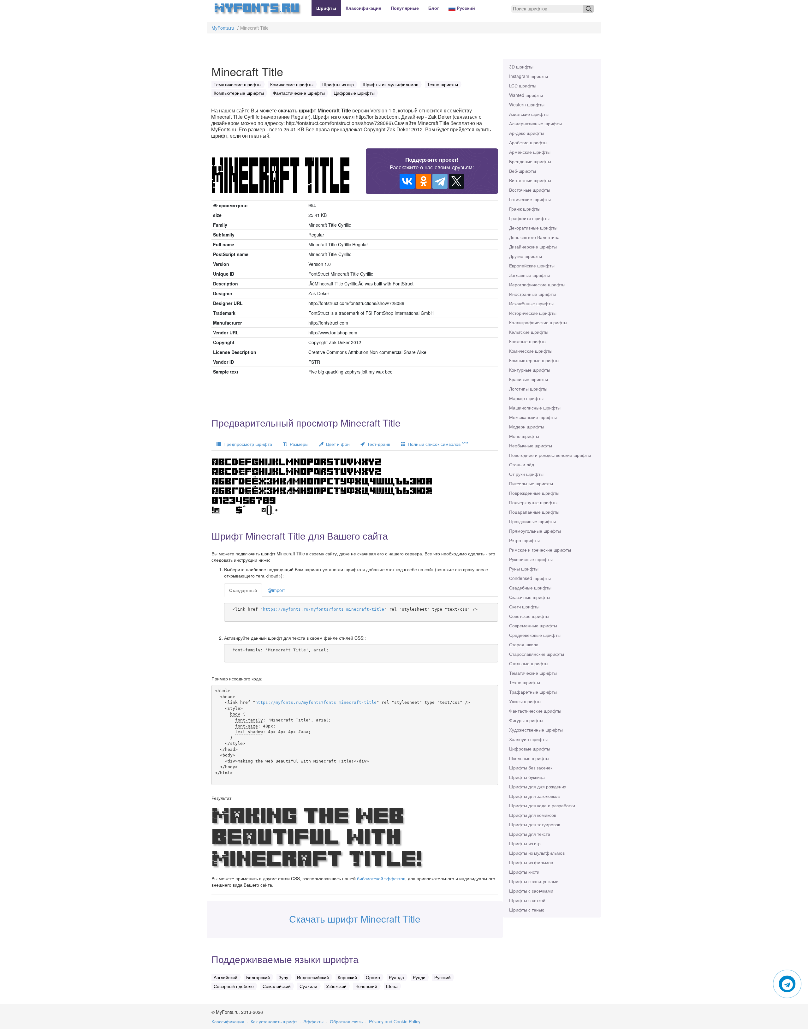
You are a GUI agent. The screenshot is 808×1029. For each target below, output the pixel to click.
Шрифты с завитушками (534, 881)
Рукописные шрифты (531, 559)
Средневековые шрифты (535, 635)
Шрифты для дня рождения (538, 786)
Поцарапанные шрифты (534, 512)
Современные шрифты (533, 625)
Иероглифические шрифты (537, 284)
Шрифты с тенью (526, 909)
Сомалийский (277, 986)
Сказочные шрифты (529, 597)
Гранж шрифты (524, 209)
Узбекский (336, 986)
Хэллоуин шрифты (528, 739)
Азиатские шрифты (529, 114)
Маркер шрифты (526, 398)
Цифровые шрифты (529, 748)
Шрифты (326, 8)
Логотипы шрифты (528, 389)
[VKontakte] (407, 181)
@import (276, 590)
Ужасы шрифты (525, 701)
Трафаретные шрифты (533, 692)
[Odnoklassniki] (423, 181)
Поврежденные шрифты (534, 493)
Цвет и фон (337, 444)
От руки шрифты (526, 474)
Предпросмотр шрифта (246, 444)
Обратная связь (346, 1021)
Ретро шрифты (524, 540)
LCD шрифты (522, 85)
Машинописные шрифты (535, 407)
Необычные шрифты (530, 445)
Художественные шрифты (536, 730)
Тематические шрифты (533, 673)
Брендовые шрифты (530, 161)
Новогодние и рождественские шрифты (550, 455)
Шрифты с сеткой (527, 900)
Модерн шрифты (526, 426)
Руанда (396, 977)
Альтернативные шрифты (535, 123)
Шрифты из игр (525, 843)
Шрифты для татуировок (534, 824)
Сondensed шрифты (530, 578)
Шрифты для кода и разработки (542, 805)
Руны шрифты (523, 568)
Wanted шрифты (526, 95)
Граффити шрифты (529, 218)
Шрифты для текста (529, 834)
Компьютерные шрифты (534, 360)
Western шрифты (526, 104)
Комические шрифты (530, 351)
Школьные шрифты (529, 758)
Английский (225, 977)
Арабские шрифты (528, 142)
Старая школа (523, 644)
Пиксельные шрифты (531, 483)
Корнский (347, 977)
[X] (456, 181)
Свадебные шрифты (530, 587)
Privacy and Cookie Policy (394, 1021)
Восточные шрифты (529, 190)
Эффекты (313, 1021)
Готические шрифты (530, 199)
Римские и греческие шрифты (540, 550)
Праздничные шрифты (532, 521)
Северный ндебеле (234, 986)
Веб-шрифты (522, 171)
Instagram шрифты (528, 76)
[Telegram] (440, 181)
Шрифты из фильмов (531, 862)
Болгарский (258, 977)
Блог (433, 8)
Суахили (308, 986)
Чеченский (366, 986)
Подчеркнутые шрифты (533, 502)
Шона (392, 986)
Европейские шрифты (532, 265)
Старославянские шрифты (536, 654)
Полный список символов (436, 443)
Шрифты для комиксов (532, 815)
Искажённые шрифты (531, 303)
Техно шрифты (524, 682)
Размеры (297, 444)
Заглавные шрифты (529, 275)
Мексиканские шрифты (533, 417)
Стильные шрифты (528, 663)
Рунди (419, 977)
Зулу (283, 977)
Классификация (363, 8)
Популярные (405, 8)
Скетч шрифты (524, 606)
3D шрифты (521, 66)
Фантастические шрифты (535, 711)
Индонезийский (313, 977)
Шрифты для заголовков (534, 796)
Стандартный (243, 590)
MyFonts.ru (222, 28)
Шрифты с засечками (531, 891)
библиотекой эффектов (381, 878)
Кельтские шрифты (528, 332)
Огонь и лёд (521, 464)
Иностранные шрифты (532, 294)
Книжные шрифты (527, 341)
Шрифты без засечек (530, 767)
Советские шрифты (529, 616)
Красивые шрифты (528, 379)
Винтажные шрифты (530, 180)
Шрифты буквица (527, 777)
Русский (465, 8)
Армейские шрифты (529, 152)
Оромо (373, 977)
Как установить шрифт (274, 1021)
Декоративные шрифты (533, 227)
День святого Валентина (534, 237)
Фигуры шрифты (526, 720)
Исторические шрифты (532, 313)
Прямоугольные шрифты (535, 531)
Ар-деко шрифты (526, 133)
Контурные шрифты (529, 370)
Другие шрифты (525, 256)
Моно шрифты (524, 436)
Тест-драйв (377, 444)
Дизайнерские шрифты (533, 246)
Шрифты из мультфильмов (537, 853)
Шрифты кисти (524, 872)
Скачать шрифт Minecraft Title (354, 918)
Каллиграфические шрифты (538, 322)
